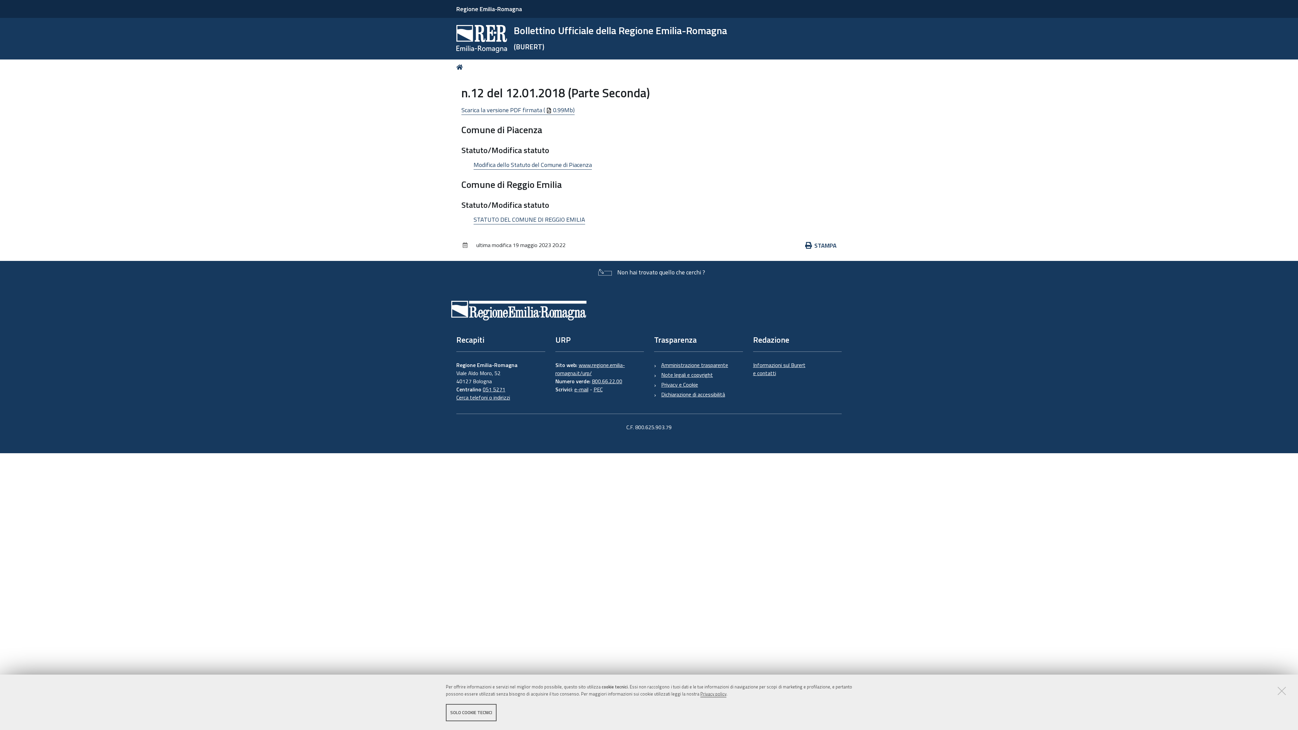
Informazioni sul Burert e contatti (779, 369)
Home (460, 67)
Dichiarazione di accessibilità (693, 394)
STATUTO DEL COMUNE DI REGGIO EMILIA (529, 219)
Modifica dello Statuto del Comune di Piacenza (533, 164)
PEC (598, 389)
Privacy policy (713, 693)
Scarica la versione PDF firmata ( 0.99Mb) (518, 110)
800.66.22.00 (607, 381)
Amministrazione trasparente (694, 365)
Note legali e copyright (687, 375)
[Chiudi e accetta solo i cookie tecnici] (1281, 690)
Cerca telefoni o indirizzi (483, 397)
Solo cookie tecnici (471, 712)
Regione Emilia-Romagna (489, 9)
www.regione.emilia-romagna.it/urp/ (590, 369)
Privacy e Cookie (679, 385)
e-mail (581, 389)
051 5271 (494, 389)
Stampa (825, 245)
